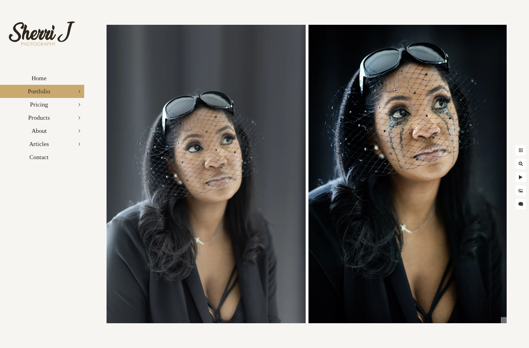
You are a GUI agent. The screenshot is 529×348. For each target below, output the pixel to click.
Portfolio (39, 91)
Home (39, 78)
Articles (39, 143)
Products (39, 117)
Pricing (39, 104)
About (39, 130)
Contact (39, 157)
